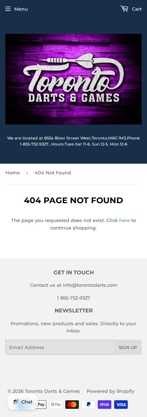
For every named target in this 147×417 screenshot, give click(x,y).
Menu (21, 9)
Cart (136, 9)
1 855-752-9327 (73, 298)
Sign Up (128, 347)
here (124, 220)
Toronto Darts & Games (52, 391)
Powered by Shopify (110, 391)
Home (12, 172)
